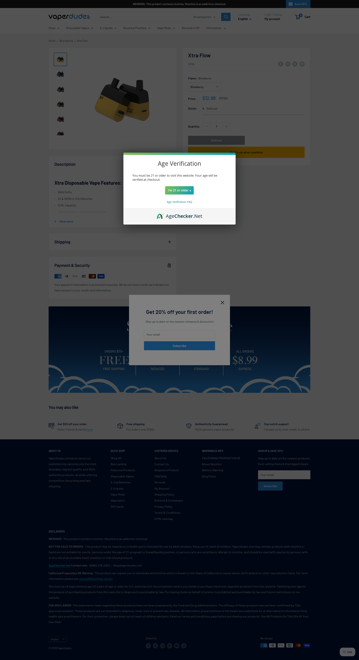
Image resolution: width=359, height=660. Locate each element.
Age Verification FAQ (179, 202)
